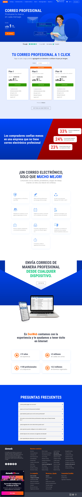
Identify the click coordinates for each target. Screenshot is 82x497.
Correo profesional (34, 453)
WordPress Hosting (34, 467)
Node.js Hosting (45, 469)
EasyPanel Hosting (68, 456)
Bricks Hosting (44, 451)
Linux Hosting (44, 456)
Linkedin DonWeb (16, 464)
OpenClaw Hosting (57, 454)
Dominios (32, 451)
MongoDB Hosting (68, 451)
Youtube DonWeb (11, 464)
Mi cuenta (76, 1)
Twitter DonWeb (8, 464)
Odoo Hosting (56, 467)
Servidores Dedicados (69, 460)
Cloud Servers (44, 462)
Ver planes (10, 33)
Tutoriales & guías (49, 485)
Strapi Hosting (56, 466)
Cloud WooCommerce (46, 454)
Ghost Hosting (56, 462)
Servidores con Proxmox (70, 462)
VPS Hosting (44, 466)
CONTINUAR (17, 84)
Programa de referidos (34, 488)
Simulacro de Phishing (69, 467)
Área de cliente (49, 488)
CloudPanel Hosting (69, 454)
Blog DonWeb (64, 475)
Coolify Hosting (56, 460)
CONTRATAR (41, 283)
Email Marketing (33, 458)
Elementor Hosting (33, 469)
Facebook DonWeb (6, 464)
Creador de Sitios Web (34, 462)
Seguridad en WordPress (66, 479)
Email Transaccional (34, 456)
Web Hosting (32, 466)
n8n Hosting (56, 453)
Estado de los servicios (50, 481)
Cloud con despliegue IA (47, 464)
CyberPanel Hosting (69, 458)
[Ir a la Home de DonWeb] (5, 2)
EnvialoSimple (33, 460)
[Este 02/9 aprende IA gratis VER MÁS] (60, 1)
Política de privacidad (34, 481)
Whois (47, 479)
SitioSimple (32, 464)
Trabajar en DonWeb (34, 477)
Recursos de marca (34, 487)
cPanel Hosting (68, 453)
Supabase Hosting (57, 458)
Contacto (32, 485)
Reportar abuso (49, 477)
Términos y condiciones (34, 483)
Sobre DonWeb (33, 475)
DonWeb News (64, 477)
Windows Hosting (45, 458)
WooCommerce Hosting (46, 453)
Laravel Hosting (56, 451)
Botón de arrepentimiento (51, 483)
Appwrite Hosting (57, 456)
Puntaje (42, 44)
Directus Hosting (57, 464)
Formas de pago (49, 487)
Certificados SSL (33, 454)
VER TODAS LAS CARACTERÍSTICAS (41, 108)
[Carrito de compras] (67, 1)
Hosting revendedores (46, 460)
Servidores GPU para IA (70, 464)
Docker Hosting (45, 467)
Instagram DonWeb (13, 464)
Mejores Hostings (68, 466)
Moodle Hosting (57, 469)
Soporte (47, 475)
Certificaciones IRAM (34, 479)
